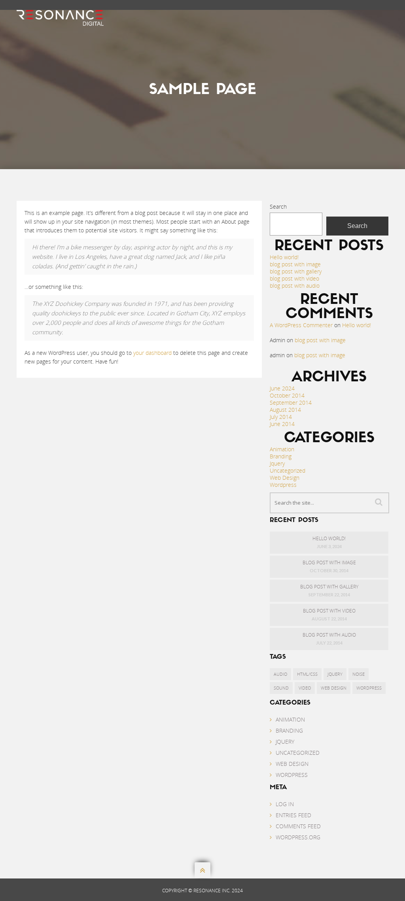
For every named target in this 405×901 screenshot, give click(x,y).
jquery (335, 674)
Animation (282, 449)
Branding (280, 456)
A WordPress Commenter (301, 325)
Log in (285, 804)
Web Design (284, 477)
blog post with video (294, 278)
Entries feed (293, 815)
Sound (281, 688)
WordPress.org (298, 837)
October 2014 (287, 395)
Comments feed (298, 826)
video (305, 688)
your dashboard (152, 352)
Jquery (277, 463)
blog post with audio (295, 285)
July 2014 (281, 416)
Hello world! (284, 257)
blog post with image (295, 264)
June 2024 (282, 388)
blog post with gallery (296, 271)
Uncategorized (287, 470)
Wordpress (283, 484)
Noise (358, 674)
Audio (280, 674)
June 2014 (282, 424)
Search (278, 206)
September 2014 (291, 402)
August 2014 (285, 409)
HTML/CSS (307, 674)
